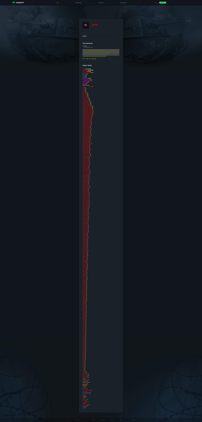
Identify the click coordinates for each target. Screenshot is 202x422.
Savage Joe (85, 265)
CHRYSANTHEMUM (86, 72)
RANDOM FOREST (86, 148)
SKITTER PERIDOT (86, 141)
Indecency (85, 278)
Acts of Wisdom (86, 199)
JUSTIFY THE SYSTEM (87, 121)
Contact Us (93, 419)
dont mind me (85, 225)
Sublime (84, 317)
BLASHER (84, 261)
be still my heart (86, 197)
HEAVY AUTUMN (86, 157)
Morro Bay (85, 268)
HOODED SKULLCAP (87, 130)
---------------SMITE (87, 86)
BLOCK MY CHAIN (86, 142)
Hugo (84, 361)
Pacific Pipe (85, 399)
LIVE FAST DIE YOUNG (87, 119)
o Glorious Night (86, 186)
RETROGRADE (85, 185)
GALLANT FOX (85, 183)
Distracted (85, 389)
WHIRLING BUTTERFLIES (87, 115)
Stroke (84, 347)
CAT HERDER (85, 211)
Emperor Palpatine (86, 101)
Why (84, 368)
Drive (84, 360)
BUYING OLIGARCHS (87, 129)
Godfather (85, 71)
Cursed (84, 331)
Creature (84, 293)
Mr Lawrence (85, 229)
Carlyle (84, 327)
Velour (84, 84)
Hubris (84, 378)
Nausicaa (84, 292)
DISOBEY (84, 271)
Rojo (84, 367)
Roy (83, 398)
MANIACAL (85, 234)
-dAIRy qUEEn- (85, 193)
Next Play (84, 284)
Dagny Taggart (86, 99)
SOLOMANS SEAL (86, 150)
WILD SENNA (85, 213)
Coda (84, 396)
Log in (155, 2)
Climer (84, 341)
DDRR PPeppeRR (86, 162)
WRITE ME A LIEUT (86, 137)
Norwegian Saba (86, 192)
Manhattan (85, 374)
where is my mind (86, 404)
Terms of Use (112, 419)
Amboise (84, 296)
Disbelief (84, 299)
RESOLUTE (85, 376)
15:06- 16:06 (90, 47)
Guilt (84, 363)
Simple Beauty (85, 98)
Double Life (85, 249)
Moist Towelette (86, 204)
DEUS (84, 357)
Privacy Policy (102, 419)
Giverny (84, 310)
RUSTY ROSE (85, 215)
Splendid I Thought (86, 155)
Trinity (84, 342)
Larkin (84, 338)
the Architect (85, 70)
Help (85, 419)
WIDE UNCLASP (86, 164)
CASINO (84, 291)
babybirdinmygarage (87, 143)
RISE (83, 87)
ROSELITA (85, 248)
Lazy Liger (85, 263)
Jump (84, 403)
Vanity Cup (85, 258)
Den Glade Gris (86, 205)
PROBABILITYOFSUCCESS (88, 114)
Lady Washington (86, 169)
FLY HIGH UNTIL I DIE (87, 120)
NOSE (84, 354)
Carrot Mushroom (86, 159)
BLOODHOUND (86, 180)
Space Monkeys (86, 207)
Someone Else (85, 227)
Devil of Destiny (86, 200)
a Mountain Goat (86, 179)
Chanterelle (85, 255)
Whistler (84, 298)
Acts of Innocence (86, 171)
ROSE (84, 69)
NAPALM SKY (85, 208)
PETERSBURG (85, 198)
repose (84, 348)
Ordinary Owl (85, 78)
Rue (83, 370)
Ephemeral (85, 264)
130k (84, 369)
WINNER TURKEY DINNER (87, 113)
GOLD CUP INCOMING (87, 106)
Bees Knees (85, 260)
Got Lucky (85, 269)
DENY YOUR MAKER (86, 105)
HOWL (84, 325)
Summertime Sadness (87, 390)
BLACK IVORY (85, 190)
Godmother (85, 256)
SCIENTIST (85, 243)
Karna (84, 350)
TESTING (84, 275)
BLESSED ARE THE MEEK (87, 108)
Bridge (84, 346)
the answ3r (85, 95)
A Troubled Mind (86, 176)
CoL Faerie (85, 405)
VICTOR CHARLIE (86, 144)
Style (84, 364)
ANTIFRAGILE (85, 191)
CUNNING (85, 262)
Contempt (85, 279)
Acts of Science (86, 214)
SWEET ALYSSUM (86, 151)
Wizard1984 (85, 247)
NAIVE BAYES (85, 201)
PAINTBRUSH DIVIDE (86, 126)
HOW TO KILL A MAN (87, 123)
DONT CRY (85, 246)
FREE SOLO (85, 233)
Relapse (84, 319)
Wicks (84, 76)
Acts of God (85, 73)
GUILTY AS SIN (85, 178)
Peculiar (84, 311)
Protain (84, 328)
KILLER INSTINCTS (86, 102)
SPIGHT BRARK (86, 168)
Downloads (77, 419)
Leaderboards (78, 2)
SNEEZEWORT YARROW (87, 107)
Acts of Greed (85, 228)
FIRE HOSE (85, 239)
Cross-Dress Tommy (87, 80)
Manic (84, 77)
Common (84, 290)
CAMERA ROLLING (86, 140)
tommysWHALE (86, 184)
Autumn (84, 312)
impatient (85, 381)
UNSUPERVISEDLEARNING (88, 109)
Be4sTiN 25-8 (85, 232)
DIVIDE (84, 303)
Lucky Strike (85, 377)
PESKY (84, 318)
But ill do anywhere (86, 154)
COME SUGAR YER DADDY (88, 112)
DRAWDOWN (85, 219)
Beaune (84, 326)
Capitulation (85, 402)
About (69, 419)
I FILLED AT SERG (86, 147)
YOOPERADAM (85, 177)
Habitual (84, 297)
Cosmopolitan (85, 226)
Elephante (85, 93)
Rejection (84, 286)
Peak (84, 395)
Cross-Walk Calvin (86, 79)
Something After (86, 187)
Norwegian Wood (86, 392)
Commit (84, 397)
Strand (84, 340)
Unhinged (84, 283)
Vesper (84, 339)
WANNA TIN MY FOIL (87, 128)
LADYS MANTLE (86, 158)
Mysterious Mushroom (87, 135)
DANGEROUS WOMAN (87, 122)
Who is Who (85, 375)
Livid (84, 362)
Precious (84, 305)
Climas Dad (85, 254)
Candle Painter (86, 212)
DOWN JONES (85, 206)
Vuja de (84, 324)
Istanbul (84, 313)
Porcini (84, 333)
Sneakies (84, 300)
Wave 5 (84, 332)
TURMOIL (84, 257)
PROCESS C (85, 235)
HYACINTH (85, 241)
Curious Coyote (86, 382)
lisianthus (84, 285)
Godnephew (85, 250)
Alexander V (85, 236)
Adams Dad (85, 251)
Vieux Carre (85, 242)
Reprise (84, 320)
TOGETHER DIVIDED (86, 127)
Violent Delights (86, 194)
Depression (85, 383)
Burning (84, 391)
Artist (84, 371)
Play (58, 2)
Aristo (84, 356)
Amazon (84, 307)
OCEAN (84, 304)
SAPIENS (84, 282)
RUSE (84, 91)
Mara (84, 88)
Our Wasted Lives (86, 165)
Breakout (84, 289)
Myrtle (84, 343)
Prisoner (84, 385)
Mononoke (85, 94)
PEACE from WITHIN (86, 133)
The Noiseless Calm (86, 156)
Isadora (84, 321)
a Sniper (84, 306)
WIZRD (84, 314)
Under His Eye (85, 218)
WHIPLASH (85, 384)
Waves (84, 353)
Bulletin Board (123, 2)
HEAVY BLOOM (86, 170)
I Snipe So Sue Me (86, 163)
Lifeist (84, 355)
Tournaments (101, 2)
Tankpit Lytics (85, 220)
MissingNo (85, 272)
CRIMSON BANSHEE (86, 134)
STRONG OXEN (86, 100)
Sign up (162, 2)
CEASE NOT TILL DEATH (87, 116)
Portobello (85, 276)
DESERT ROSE (85, 85)
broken (84, 388)
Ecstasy (84, 406)
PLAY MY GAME (86, 161)
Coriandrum (85, 240)
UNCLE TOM (85, 221)
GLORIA (84, 92)
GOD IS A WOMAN (86, 149)
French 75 (84, 277)
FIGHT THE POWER (86, 136)
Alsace (84, 349)
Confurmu (85, 270)
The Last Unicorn (86, 172)
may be (84, 334)
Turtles (84, 335)
